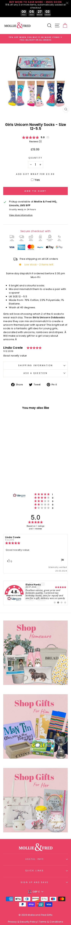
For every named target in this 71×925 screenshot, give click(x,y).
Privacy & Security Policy (22, 921)
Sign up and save (34, 882)
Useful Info (34, 859)
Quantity (36, 157)
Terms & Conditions (51, 921)
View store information (21, 215)
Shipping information (35, 365)
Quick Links (34, 870)
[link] (35, 593)
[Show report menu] (62, 560)
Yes (37, 180)
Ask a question (35, 373)
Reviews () (35, 141)
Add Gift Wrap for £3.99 (35, 174)
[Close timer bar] (67, 3)
